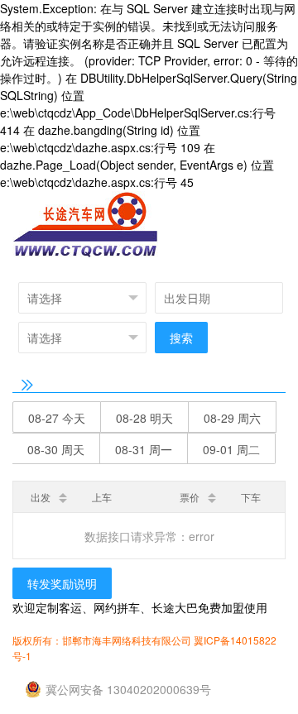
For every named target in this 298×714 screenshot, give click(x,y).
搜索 (181, 337)
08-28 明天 (144, 418)
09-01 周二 (231, 449)
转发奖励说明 (62, 583)
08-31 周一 (143, 449)
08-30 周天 (55, 449)
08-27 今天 (56, 418)
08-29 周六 (232, 418)
